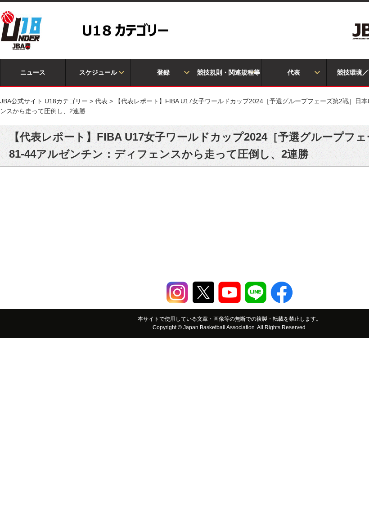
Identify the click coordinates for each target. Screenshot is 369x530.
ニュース (32, 72)
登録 (163, 72)
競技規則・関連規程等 (228, 72)
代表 (294, 72)
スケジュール (98, 72)
